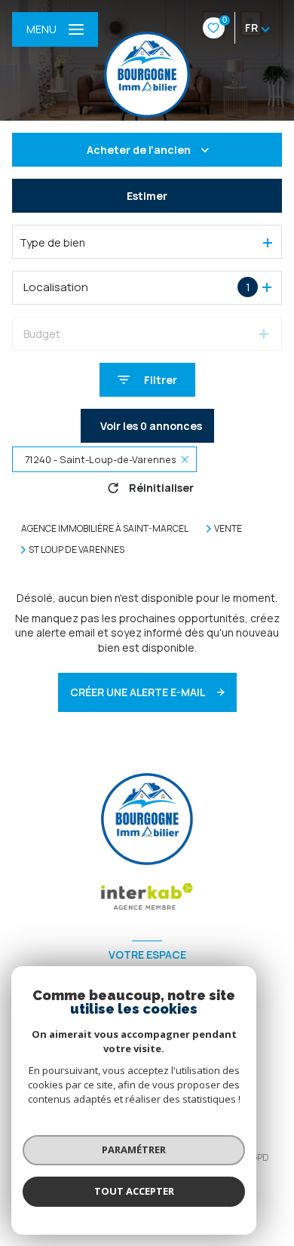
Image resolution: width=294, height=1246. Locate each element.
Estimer (147, 196)
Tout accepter (134, 1191)
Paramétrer (134, 1149)
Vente (228, 528)
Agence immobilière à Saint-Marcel (104, 528)
